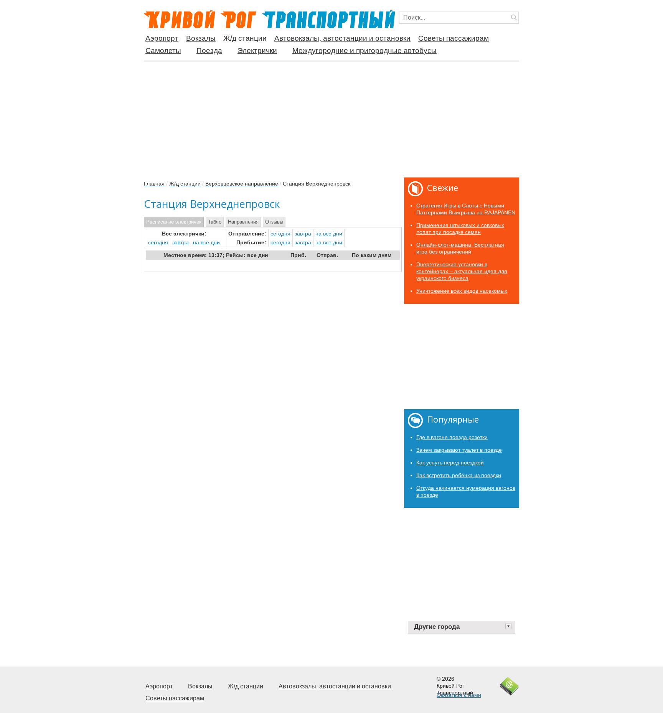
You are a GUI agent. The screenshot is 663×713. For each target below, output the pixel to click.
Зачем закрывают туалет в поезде (459, 450)
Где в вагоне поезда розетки (452, 437)
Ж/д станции (245, 38)
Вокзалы (201, 38)
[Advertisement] (331, 117)
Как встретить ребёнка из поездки (458, 475)
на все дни (328, 233)
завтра (303, 233)
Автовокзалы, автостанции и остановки (342, 38)
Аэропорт (161, 38)
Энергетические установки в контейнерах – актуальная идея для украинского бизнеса (461, 271)
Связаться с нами (459, 695)
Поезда (209, 50)
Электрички (257, 50)
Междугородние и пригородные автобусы (364, 50)
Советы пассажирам (453, 38)
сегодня (280, 233)
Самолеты (163, 50)
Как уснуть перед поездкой (450, 462)
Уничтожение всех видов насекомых (461, 291)
